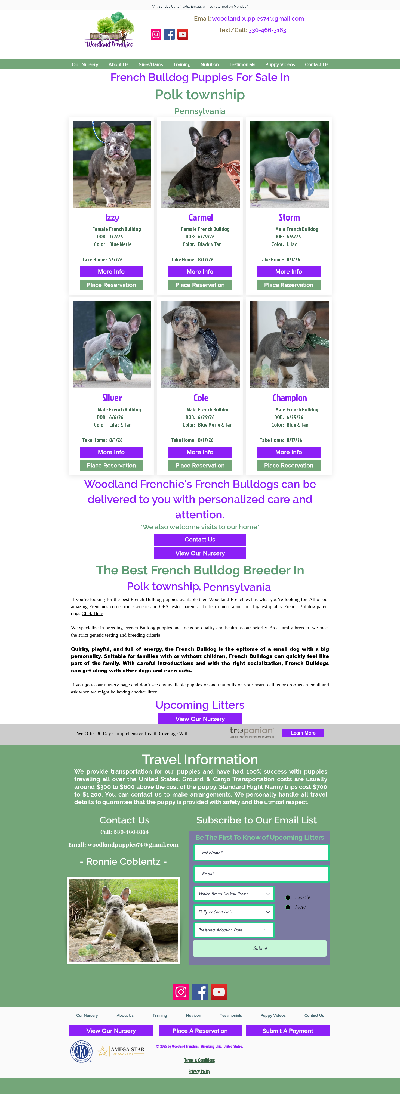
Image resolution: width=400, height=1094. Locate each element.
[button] (111, 271)
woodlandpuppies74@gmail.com (258, 18)
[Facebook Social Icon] (169, 34)
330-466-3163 (267, 29)
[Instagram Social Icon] (156, 34)
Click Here (92, 613)
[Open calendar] (266, 930)
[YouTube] (182, 34)
